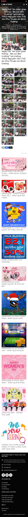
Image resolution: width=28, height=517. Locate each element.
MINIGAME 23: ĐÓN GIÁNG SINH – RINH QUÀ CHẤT (14, 317)
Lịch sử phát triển (6, 484)
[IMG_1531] (8, 106)
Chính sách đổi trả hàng (7, 501)
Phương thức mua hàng (7, 495)
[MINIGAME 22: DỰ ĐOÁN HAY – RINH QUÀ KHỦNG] (14, 335)
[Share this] (6, 147)
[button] (26, 1)
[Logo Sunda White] (6, 5)
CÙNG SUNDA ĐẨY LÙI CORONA (12, 261)
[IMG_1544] (20, 72)
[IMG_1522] (8, 132)
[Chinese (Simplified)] (5, 1)
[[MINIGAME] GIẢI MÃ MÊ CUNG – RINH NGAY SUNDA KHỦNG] (14, 164)
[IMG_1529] (8, 115)
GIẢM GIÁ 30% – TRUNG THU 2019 (12, 414)
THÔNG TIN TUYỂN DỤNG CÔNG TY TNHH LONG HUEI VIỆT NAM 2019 (14, 447)
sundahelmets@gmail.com (10, 470)
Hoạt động (4, 486)
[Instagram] (10, 475)
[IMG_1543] (8, 81)
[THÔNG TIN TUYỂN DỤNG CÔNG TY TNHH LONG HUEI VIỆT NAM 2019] (14, 431)
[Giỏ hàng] (26, 5)
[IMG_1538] (20, 89)
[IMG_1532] (20, 98)
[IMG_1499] (8, 72)
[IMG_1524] (20, 124)
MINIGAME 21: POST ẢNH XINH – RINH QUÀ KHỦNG (13, 381)
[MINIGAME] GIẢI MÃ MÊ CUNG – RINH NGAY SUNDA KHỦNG (14, 173)
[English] (4, 1)
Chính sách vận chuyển (7, 497)
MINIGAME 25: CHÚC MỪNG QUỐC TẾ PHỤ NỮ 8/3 (13, 284)
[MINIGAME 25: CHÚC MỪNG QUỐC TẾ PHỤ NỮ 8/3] (14, 273)
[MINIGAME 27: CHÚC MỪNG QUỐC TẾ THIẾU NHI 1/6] (14, 214)
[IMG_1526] (20, 115)
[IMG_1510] (20, 132)
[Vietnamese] (2, 1)
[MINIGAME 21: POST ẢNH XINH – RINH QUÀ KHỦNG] (14, 367)
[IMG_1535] (8, 98)
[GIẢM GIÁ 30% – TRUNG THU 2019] (14, 399)
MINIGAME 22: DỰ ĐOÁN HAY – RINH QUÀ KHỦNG (13, 349)
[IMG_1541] (20, 81)
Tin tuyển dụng (5, 488)
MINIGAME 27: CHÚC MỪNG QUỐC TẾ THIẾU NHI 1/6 (14, 229)
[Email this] (3, 147)
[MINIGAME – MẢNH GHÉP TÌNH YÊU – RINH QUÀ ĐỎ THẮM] (14, 186)
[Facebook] (3, 475)
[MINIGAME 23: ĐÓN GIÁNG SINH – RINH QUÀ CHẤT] (14, 303)
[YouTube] (7, 475)
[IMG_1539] (8, 89)
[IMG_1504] (8, 141)
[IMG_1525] (8, 124)
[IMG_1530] (20, 106)
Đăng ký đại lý (5, 508)
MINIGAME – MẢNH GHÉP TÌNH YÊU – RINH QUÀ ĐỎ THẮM (13, 195)
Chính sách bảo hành (7, 499)
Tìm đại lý (4, 510)
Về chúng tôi (5, 482)
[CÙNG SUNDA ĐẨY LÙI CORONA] (14, 246)
